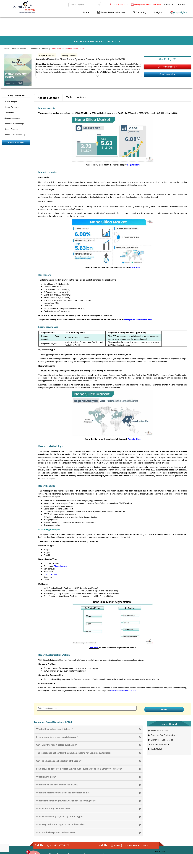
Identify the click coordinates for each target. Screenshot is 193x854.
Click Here (93, 647)
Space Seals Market (159, 730)
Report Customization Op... (15, 134)
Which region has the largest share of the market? (60, 824)
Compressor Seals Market (161, 739)
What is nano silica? (46, 777)
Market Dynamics (11, 107)
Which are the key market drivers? (53, 809)
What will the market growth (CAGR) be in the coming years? (66, 801)
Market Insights (10, 101)
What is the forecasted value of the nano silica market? (63, 793)
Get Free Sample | (166, 66)
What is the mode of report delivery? (54, 729)
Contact (181, 4)
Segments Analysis (12, 118)
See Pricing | (166, 59)
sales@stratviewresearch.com (147, 5)
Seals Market (156, 749)
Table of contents (76, 97)
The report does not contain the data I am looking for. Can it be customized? (73, 753)
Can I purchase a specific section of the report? (59, 761)
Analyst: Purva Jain (46, 55)
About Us (168, 4)
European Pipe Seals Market (162, 735)
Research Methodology (14, 123)
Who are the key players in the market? (55, 832)
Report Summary (48, 97)
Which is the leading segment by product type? (59, 817)
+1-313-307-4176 (120, 5)
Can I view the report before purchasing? (56, 745)
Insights (158, 12)
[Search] (99, 4)
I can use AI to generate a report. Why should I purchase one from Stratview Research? (79, 769)
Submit (164, 709)
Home (86, 12)
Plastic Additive (60, 566)
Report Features (11, 129)
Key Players (9, 112)
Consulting (140, 12)
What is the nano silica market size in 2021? (57, 785)
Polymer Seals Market (159, 744)
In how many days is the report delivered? (57, 737)
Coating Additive (50, 574)
